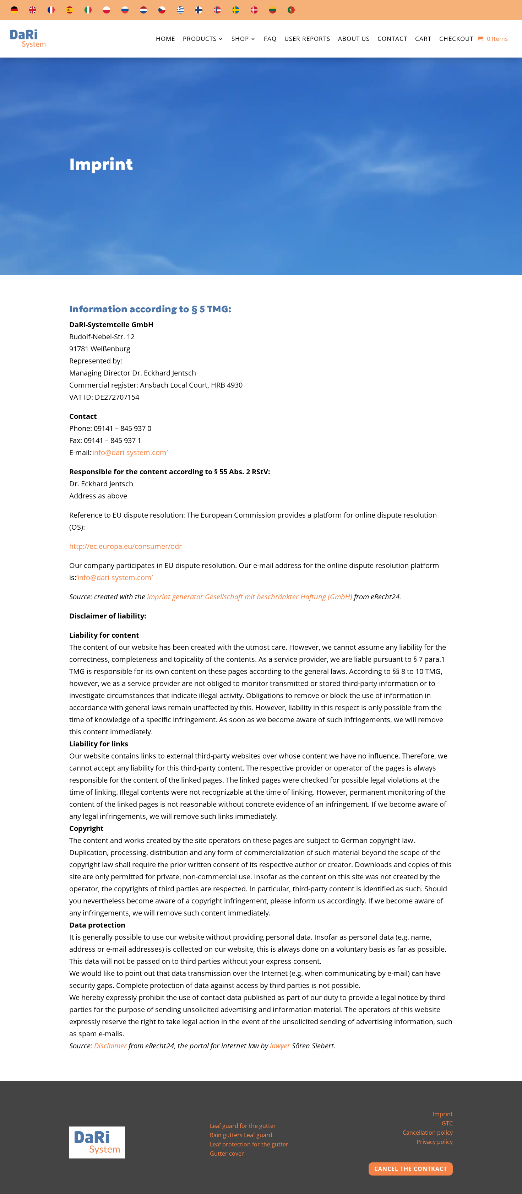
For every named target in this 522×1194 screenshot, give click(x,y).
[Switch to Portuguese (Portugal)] (291, 11)
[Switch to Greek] (180, 11)
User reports (307, 39)
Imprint (443, 1114)
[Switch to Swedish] (235, 11)
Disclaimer (110, 1045)
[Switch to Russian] (125, 11)
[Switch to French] (51, 11)
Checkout (456, 39)
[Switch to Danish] (254, 11)
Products (200, 39)
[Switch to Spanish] (69, 11)
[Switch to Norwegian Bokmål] (217, 11)
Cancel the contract (410, 1169)
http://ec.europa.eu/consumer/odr (125, 546)
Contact (392, 39)
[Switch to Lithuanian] (272, 11)
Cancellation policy (428, 1132)
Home (165, 39)
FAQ (270, 39)
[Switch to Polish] (106, 11)
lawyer (280, 1045)
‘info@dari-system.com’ (129, 452)
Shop (240, 39)
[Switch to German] (14, 11)
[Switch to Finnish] (199, 11)
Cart (423, 39)
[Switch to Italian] (88, 11)
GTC (447, 1123)
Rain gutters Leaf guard (241, 1135)
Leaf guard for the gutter (243, 1126)
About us (354, 39)
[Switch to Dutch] (143, 11)
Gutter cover (227, 1153)
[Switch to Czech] (162, 11)
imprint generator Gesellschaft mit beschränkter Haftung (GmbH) (249, 596)
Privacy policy (435, 1142)
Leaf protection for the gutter (249, 1144)
